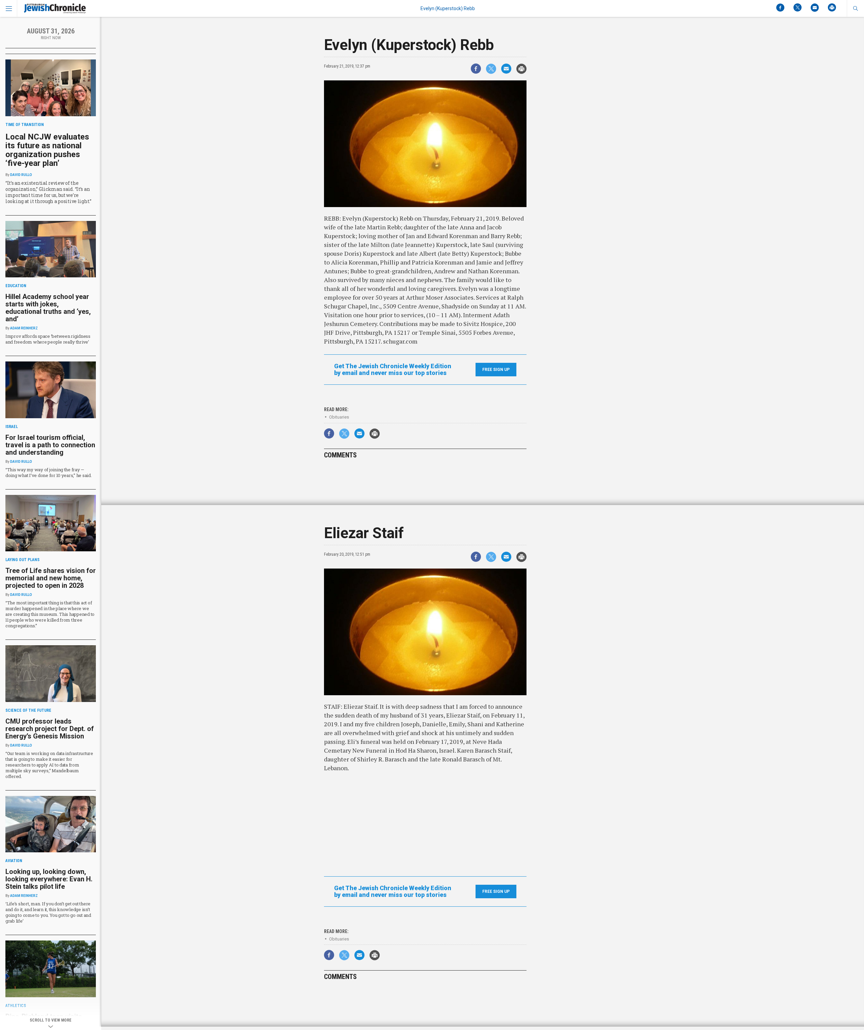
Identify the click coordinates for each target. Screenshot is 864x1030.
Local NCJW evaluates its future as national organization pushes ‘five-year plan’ (47, 150)
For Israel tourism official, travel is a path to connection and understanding (50, 444)
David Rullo (21, 175)
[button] (855, 8)
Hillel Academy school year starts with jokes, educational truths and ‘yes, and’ (48, 308)
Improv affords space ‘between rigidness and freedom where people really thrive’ (47, 339)
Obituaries (339, 417)
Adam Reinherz (24, 328)
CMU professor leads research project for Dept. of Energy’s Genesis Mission (49, 728)
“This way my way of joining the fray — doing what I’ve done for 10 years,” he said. (48, 472)
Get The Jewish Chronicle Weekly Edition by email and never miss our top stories (392, 369)
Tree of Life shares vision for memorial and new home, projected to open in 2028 (50, 578)
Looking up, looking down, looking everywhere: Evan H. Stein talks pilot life (48, 879)
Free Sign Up (496, 369)
